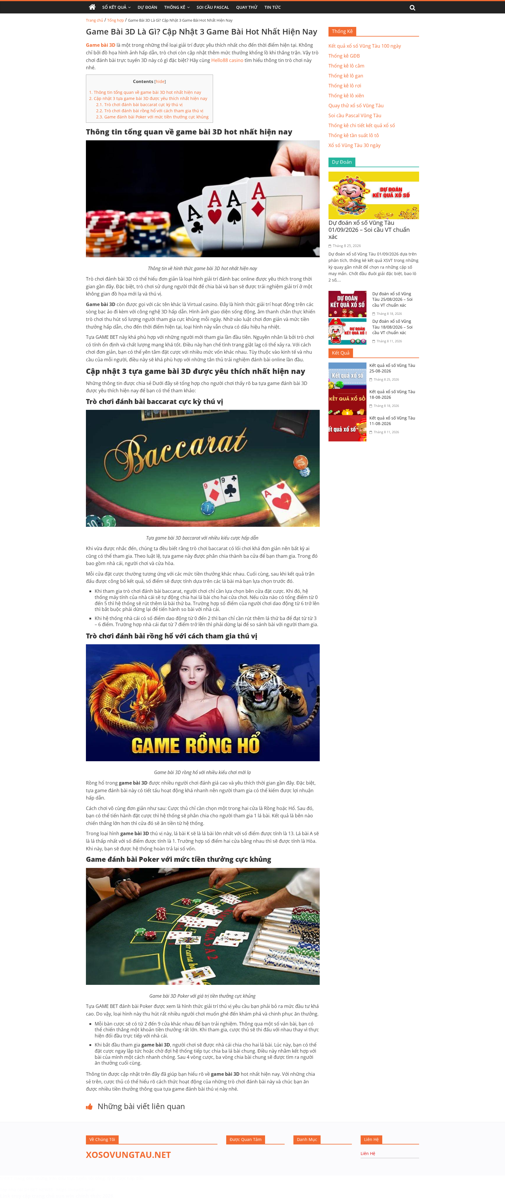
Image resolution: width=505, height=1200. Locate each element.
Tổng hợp (115, 20)
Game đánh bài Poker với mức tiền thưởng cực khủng (153, 117)
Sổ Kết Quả (114, 7)
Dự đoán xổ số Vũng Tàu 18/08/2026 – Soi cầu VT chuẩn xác (392, 326)
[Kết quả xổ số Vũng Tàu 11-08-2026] (348, 418)
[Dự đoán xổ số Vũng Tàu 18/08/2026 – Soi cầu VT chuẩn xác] (348, 322)
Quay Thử (246, 7)
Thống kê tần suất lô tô (353, 135)
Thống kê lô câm (346, 66)
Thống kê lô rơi (344, 85)
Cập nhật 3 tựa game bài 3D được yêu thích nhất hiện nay (148, 98)
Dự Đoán (147, 7)
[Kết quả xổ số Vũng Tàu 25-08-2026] (348, 366)
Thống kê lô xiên (346, 95)
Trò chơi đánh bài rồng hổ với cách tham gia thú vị (150, 110)
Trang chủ (94, 20)
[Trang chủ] (92, 7)
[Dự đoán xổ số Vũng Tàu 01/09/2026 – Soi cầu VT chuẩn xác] (373, 175)
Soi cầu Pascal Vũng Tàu (354, 115)
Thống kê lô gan (345, 75)
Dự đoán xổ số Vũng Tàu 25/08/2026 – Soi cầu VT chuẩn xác (392, 299)
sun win (65, 1196)
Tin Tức (272, 7)
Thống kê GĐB (344, 56)
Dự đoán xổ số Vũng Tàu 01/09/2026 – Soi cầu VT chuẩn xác (369, 230)
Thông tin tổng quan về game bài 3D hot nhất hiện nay (145, 92)
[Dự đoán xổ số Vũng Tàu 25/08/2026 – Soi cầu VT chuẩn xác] (348, 294)
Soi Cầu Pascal (213, 7)
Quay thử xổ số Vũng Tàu (356, 105)
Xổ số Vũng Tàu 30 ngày (354, 145)
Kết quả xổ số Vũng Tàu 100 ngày (364, 46)
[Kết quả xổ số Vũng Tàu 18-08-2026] (348, 392)
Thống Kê (174, 7)
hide (160, 81)
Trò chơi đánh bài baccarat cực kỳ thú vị (140, 104)
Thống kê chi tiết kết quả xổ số (361, 125)
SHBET (6, 1178)
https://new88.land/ (75, 1189)
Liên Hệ (368, 1153)
